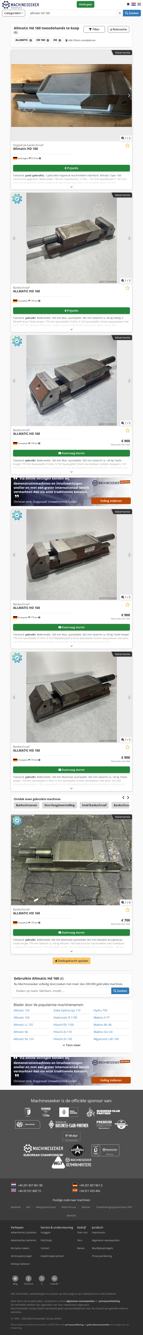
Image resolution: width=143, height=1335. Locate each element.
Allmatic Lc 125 (23, 1025)
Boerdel (71, 1215)
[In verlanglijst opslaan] (127, 145)
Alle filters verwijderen (82, 40)
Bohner (86, 1207)
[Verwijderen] (119, 13)
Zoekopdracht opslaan (72, 961)
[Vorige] (14, 95)
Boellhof (16, 1207)
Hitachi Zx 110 (63, 1032)
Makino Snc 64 (103, 1032)
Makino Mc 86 (103, 1025)
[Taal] (133, 4)
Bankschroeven (26, 805)
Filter (96, 29)
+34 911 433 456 (89, 1191)
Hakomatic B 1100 (65, 1017)
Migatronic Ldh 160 (106, 1039)
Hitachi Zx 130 (63, 1039)
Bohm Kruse (69, 1207)
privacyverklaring (74, 1324)
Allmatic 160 (21, 1017)
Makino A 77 (102, 1017)
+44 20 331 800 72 (29, 1191)
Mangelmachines (46, 1207)
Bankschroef (122, 805)
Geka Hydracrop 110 (67, 1010)
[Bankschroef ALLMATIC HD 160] (71, 238)
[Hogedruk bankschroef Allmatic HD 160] (71, 95)
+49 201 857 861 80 (30, 1185)
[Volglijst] (128, 4)
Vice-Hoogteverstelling (59, 805)
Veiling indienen (111, 501)
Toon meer (73, 1045)
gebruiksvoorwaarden (98, 1324)
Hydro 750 (100, 1010)
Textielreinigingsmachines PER (114, 1207)
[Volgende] (129, 95)
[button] (139, 4)
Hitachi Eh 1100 (64, 1025)
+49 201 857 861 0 (90, 1185)
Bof (28, 1207)
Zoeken (133, 13)
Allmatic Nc (21, 1032)
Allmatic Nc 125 (24, 1039)
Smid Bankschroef (94, 805)
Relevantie (119, 29)
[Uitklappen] (71, 186)
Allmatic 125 (21, 1010)
